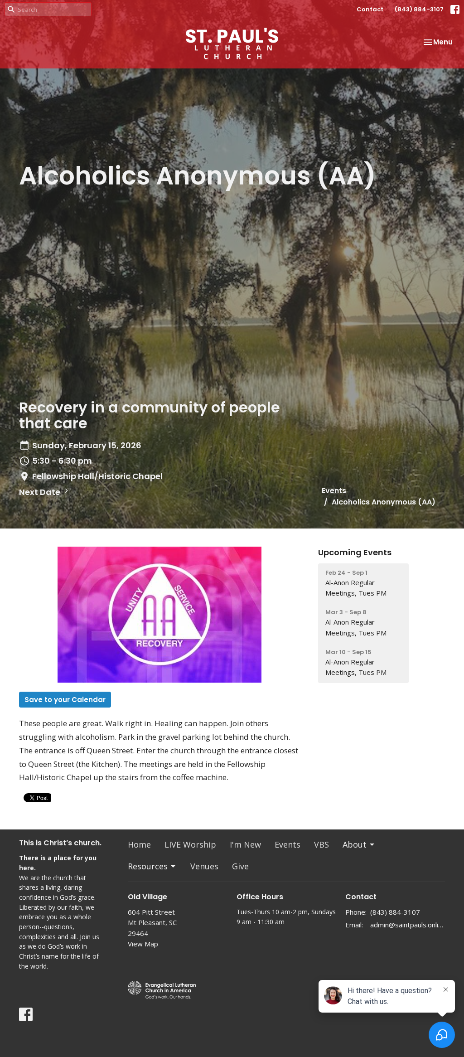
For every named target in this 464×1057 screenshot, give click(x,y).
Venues (204, 866)
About (355, 844)
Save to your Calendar (65, 699)
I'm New (245, 844)
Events (334, 490)
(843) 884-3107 (419, 9)
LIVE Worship (190, 844)
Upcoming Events (355, 552)
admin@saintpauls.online (407, 924)
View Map (143, 943)
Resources (148, 866)
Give (240, 866)
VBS (321, 844)
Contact (370, 9)
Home (139, 844)
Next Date (40, 492)
